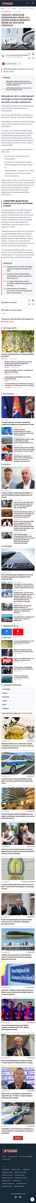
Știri (9, 8)
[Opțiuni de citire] (32, 1199)
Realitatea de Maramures (8, 1183)
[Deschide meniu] (33, 3)
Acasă (4, 8)
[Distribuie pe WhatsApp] (29, 57)
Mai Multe (18, 1138)
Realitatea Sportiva (16, 1169)
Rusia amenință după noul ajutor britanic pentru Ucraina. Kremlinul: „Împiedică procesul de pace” (16, 922)
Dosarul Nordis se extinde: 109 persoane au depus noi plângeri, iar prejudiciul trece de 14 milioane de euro (18, 816)
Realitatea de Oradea (7, 1172)
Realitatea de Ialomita (7, 1178)
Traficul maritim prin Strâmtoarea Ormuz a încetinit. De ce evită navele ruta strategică (19, 384)
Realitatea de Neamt (7, 1186)
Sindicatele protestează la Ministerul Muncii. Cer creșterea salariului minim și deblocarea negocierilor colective (23, 609)
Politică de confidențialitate (26, 1156)
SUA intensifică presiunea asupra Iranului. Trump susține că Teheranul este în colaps (17, 1062)
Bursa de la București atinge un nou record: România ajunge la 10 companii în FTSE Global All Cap (17, 577)
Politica (7, 367)
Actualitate (14, 8)
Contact (4, 1156)
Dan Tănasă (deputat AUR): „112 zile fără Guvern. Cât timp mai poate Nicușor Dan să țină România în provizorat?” (24, 514)
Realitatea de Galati (20, 1175)
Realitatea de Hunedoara (20, 1172)
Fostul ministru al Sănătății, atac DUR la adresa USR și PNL (23, 668)
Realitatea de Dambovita (21, 1178)
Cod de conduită (6, 1159)
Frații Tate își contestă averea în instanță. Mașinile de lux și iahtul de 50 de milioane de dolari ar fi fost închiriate (17, 851)
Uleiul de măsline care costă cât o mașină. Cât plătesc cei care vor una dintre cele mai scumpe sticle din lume (17, 746)
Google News (8, 321)
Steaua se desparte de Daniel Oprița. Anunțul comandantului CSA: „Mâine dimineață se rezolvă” (15, 1027)
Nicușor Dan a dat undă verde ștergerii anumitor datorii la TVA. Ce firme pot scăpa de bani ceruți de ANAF (24, 504)
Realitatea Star (26, 1169)
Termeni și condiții (12, 1156)
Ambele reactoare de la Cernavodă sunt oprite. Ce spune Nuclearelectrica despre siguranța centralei (16, 957)
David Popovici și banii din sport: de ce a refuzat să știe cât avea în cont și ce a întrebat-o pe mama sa (23, 458)
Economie (4, 358)
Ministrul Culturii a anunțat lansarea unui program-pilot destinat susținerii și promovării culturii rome (18, 363)
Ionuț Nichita (31, 741)
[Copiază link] (29, 54)
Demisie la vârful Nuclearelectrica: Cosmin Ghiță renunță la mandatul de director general (19, 276)
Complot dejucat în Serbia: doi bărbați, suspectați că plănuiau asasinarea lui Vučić (20, 269)
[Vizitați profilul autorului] (3, 56)
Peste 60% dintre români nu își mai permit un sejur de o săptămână (24, 618)
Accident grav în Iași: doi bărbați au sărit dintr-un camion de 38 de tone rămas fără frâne (17, 781)
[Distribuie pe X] (33, 57)
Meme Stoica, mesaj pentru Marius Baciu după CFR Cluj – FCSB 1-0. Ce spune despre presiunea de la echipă (16, 1096)
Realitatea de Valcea (19, 1186)
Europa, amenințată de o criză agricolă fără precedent (24, 642)
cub (4, 313)
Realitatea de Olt (17, 1180)
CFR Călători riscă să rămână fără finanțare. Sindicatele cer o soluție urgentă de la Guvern (24, 586)
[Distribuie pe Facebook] (33, 54)
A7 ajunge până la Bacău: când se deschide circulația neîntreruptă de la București (19, 283)
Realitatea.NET (5, 1169)
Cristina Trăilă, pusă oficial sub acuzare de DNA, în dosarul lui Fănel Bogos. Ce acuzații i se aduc (17, 887)
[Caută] (27, 3)
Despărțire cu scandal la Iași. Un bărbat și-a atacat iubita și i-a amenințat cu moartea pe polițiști (17, 1131)
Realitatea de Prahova (7, 1175)
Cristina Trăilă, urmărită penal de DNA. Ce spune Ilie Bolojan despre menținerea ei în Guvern (16, 495)
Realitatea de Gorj (6, 1180)
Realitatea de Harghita (20, 55)
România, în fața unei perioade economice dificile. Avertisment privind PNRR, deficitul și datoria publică (17, 992)
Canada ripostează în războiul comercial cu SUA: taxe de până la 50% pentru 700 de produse (19, 291)
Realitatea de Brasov (22, 1183)
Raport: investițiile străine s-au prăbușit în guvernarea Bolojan (24, 660)
